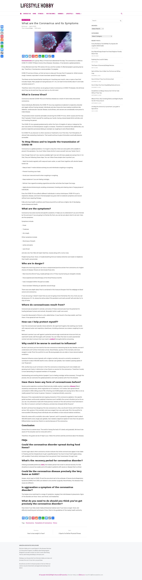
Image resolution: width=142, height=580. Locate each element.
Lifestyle (69, 13)
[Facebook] (2, 26)
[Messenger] (2, 49)
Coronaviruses (27, 60)
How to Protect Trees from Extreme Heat (103, 79)
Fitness (40, 13)
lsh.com (25, 26)
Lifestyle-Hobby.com (73, 575)
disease (72, 386)
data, (43, 464)
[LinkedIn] (2, 43)
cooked (52, 339)
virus (55, 523)
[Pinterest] (2, 36)
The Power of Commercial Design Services (103, 65)
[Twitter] (2, 30)
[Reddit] (2, 39)
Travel (78, 13)
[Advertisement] (93, 5)
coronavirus (30, 523)
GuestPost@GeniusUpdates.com (94, 575)
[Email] (2, 33)
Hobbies (60, 13)
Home (34, 13)
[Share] (2, 56)
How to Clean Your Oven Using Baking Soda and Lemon (106, 85)
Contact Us (27, 13)
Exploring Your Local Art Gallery (100, 59)
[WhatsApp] (2, 46)
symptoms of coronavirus (44, 523)
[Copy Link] (2, 53)
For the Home (50, 13)
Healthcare (26, 19)
